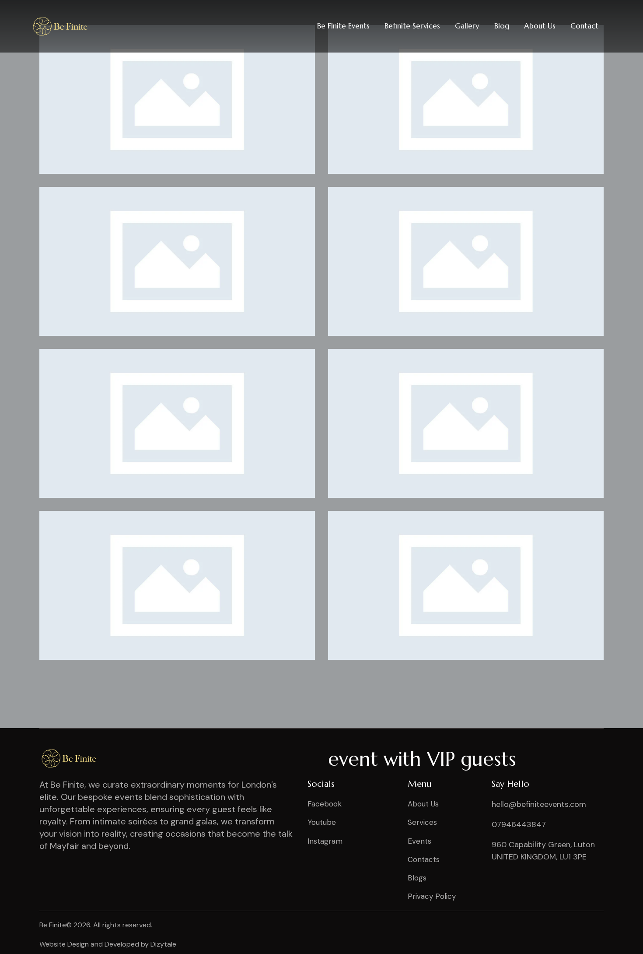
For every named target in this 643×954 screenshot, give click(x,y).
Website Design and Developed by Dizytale (107, 944)
